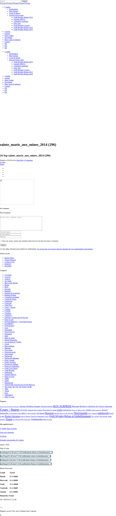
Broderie (8, 291)
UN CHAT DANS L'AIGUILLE (22, 419)
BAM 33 (8, 264)
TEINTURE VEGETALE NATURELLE (20, 385)
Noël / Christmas (92, 413)
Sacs (92, 416)
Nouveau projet (10, 352)
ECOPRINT (9, 324)
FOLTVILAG (10, 332)
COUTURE (23, 410)
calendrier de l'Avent (95, 406)
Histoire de (74, 410)
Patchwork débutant (12, 358)
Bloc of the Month (11, 283)
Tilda (6, 389)
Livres (7, 344)
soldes (7, 381)
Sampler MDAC (10, 375)
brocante (8, 289)
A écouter (8, 275)
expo (6, 328)
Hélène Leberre (82, 410)
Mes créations (9, 346)
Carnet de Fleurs (10, 299)
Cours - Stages (9, 409)
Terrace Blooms (10, 260)
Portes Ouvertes (10, 362)
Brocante (75, 406)
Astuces (7, 279)
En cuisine (53, 410)
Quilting (47, 416)
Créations (8, 314)
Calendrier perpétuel (12, 297)
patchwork (103, 413)
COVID (7, 311)
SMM (7, 379)
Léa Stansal (40, 413)
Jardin (88, 410)
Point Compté (9, 360)
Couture (7, 309)
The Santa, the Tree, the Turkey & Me (18, 387)
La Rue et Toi (9, 262)
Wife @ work (9, 397)
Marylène (19, 160)
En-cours (46, 410)
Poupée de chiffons (11, 364)
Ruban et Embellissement (77, 416)
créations (30, 410)
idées (6, 336)
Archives (3, 436)
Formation (8, 334)
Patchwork (8, 356)
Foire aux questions (7, 432)
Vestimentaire (37, 419)
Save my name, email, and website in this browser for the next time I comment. (30, 241)
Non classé (8, 350)
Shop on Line (9, 377)
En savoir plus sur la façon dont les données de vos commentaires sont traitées (65, 249)
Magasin (49, 413)
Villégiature (9, 395)
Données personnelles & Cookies (12, 440)
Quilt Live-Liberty (11, 368)
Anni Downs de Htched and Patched (9, 406)
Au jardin (8, 281)
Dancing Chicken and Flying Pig (16, 318)
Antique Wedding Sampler (30, 406)
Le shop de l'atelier (31, 413)
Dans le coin (9, 320)
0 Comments (28, 160)
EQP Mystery (9, 326)
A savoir (8, 277)
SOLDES (8, 266)
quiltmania (8, 372)
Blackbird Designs (47, 406)
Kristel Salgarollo (11, 340)
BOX (6, 287)
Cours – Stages (10, 307)
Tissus (7, 391)
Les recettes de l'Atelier (13, 342)
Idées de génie (10, 338)
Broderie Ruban (10, 295)
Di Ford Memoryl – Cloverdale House (18, 322)
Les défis (21, 413)
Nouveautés (9, 354)
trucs (6, 393)
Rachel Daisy (9, 258)
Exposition (8, 330)
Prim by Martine (26, 416)
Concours (8, 303)
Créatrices (8, 316)
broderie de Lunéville (12, 293)
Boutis (7, 285)
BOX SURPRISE (62, 406)
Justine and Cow (97, 410)
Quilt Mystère (9, 370)
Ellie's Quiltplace (38, 410)
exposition (67, 410)
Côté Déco (8, 305)
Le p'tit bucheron (13, 413)
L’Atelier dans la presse (8, 429)
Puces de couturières (12, 366)
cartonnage (8, 301)
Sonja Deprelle (103, 416)
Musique (8, 348)
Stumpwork (9, 383)
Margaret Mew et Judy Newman (64, 413)
